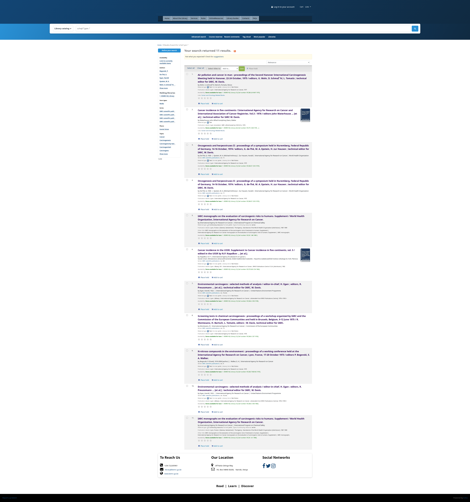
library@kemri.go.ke (172, 469)
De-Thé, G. (163, 74)
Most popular (259, 37)
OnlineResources (216, 18)
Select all (191, 68)
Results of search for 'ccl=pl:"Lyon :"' (176, 45)
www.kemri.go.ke (170, 474)
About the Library (180, 18)
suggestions (219, 56)
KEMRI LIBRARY (164, 7)
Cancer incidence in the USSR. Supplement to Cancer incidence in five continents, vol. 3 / (246, 252)
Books (162, 104)
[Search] (415, 29)
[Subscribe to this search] (235, 51)
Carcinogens (164, 151)
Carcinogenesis (165, 140)
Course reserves (215, 37)
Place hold (204, 103)
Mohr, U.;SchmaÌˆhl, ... (167, 85)
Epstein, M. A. (164, 81)
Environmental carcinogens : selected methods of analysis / (250, 286)
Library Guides (233, 18)
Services (194, 18)
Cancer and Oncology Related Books (213, 95)
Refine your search (169, 50)
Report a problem (9, 498)
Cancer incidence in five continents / (247, 114)
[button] (301, 7)
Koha (465, 498)
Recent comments (232, 37)
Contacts (245, 18)
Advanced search (199, 37)
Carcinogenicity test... (167, 144)
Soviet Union (164, 129)
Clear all (200, 68)
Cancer (162, 137)
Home (167, 18)
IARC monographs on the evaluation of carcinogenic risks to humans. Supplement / (251, 218)
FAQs (255, 18)
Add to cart (218, 103)
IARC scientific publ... (167, 111)
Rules (203, 18)
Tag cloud (247, 37)
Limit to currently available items (166, 62)
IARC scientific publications (210, 158)
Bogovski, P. (164, 71)
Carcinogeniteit (165, 147)
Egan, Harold (164, 78)
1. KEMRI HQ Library (167, 96)
